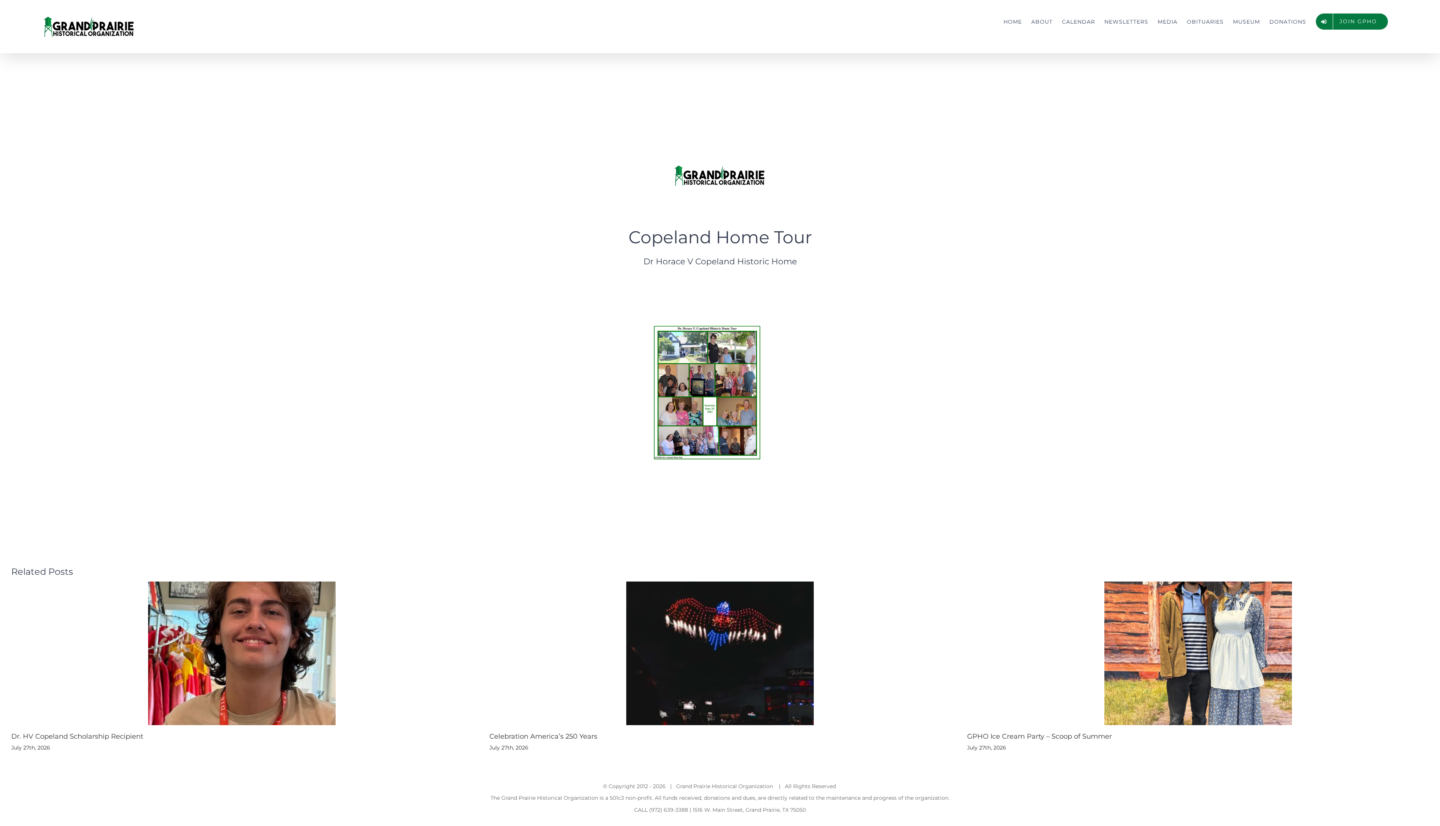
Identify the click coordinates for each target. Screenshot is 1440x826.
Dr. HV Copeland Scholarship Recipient (77, 736)
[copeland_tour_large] (707, 320)
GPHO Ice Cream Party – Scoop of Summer (1039, 736)
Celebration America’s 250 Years (543, 736)
